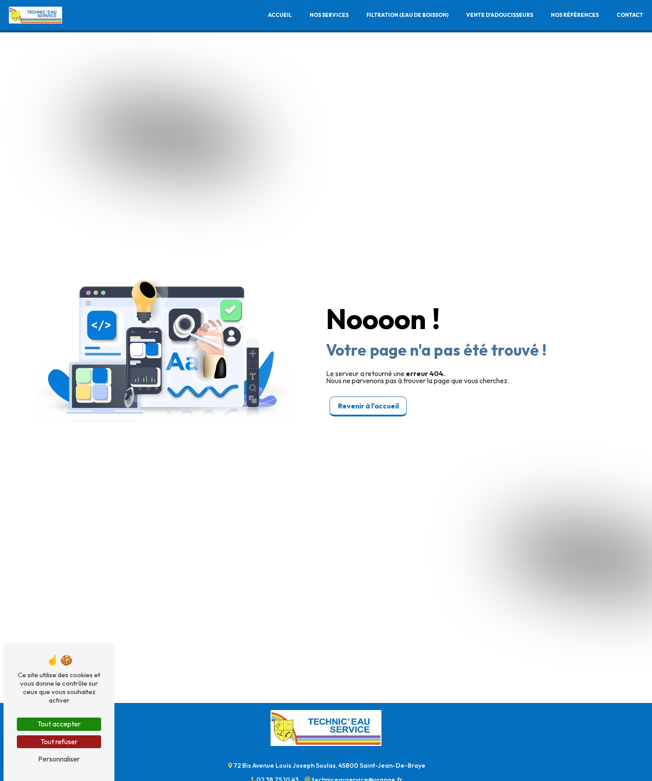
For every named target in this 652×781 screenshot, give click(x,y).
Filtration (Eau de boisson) (407, 15)
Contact (630, 15)
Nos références (575, 15)
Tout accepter (59, 723)
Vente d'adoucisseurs (499, 15)
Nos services (329, 15)
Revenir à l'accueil (368, 405)
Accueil (280, 15)
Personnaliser (59, 758)
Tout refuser (59, 741)
